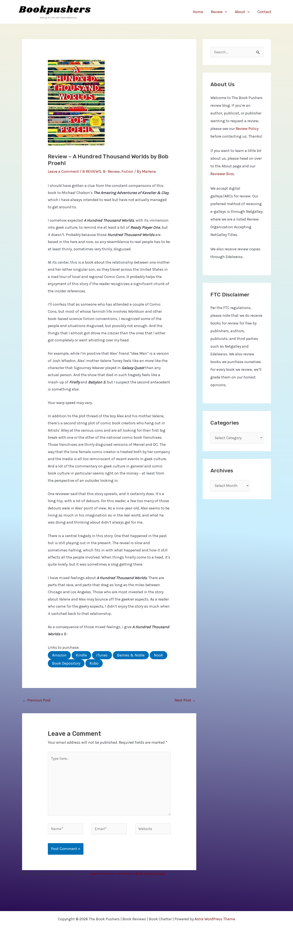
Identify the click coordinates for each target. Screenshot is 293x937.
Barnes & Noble (131, 655)
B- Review (111, 171)
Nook (158, 655)
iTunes (102, 655)
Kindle (81, 655)
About (240, 11)
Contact (264, 11)
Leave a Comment (63, 171)
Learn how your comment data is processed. (128, 873)
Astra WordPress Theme (215, 919)
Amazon (59, 655)
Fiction (127, 171)
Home (198, 11)
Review (217, 11)
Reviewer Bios (222, 173)
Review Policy (247, 128)
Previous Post (37, 700)
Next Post (185, 700)
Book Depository (66, 663)
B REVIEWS (91, 171)
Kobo (94, 663)
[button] (225, 11)
